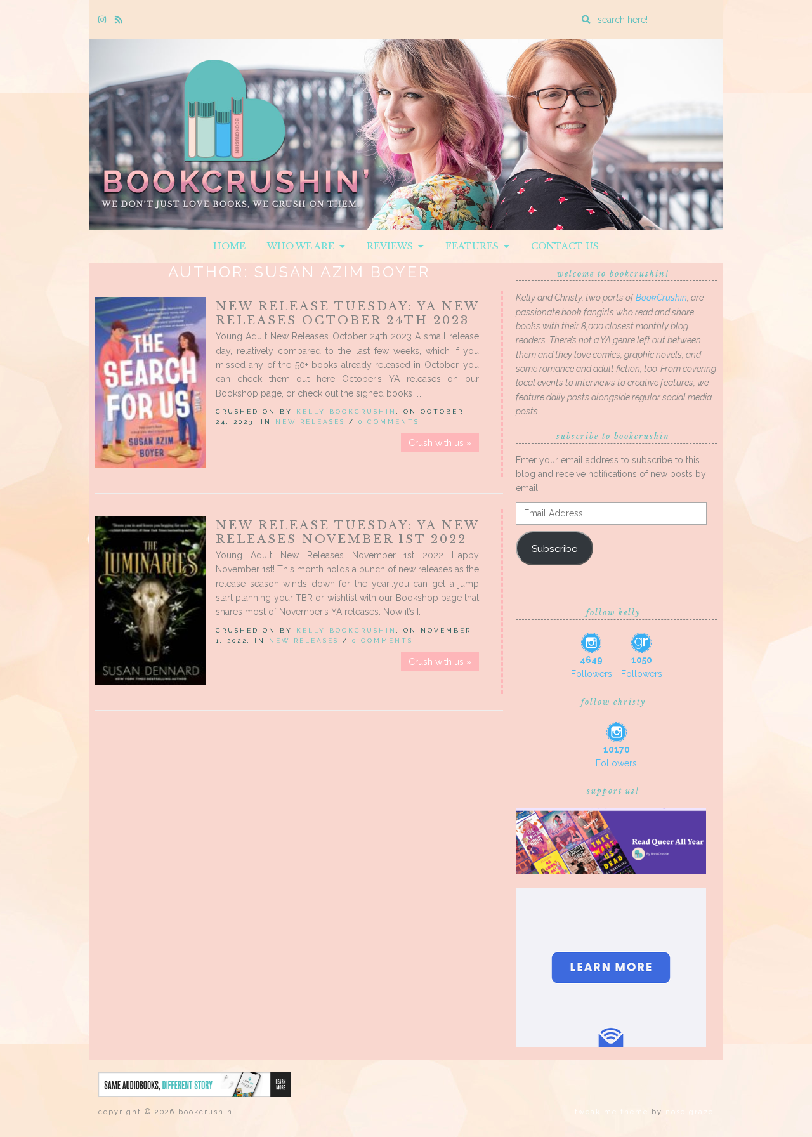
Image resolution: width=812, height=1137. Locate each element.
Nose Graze (689, 1112)
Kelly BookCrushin (346, 411)
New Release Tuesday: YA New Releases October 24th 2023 (347, 313)
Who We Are (303, 246)
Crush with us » (440, 443)
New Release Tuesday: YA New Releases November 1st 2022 (347, 532)
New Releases (310, 421)
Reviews (392, 246)
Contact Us (565, 246)
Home (229, 246)
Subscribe (554, 548)
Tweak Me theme (611, 1112)
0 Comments (388, 421)
